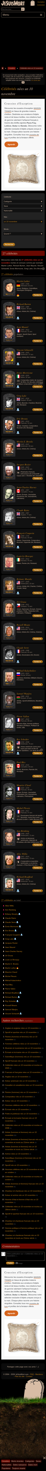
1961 (22, 421)
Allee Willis (22, 853)
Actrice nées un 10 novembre (17, 1154)
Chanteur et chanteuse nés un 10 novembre (23, 1191)
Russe (23, 675)
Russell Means (23, 624)
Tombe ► (37, 295)
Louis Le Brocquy (25, 556)
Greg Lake (21, 395)
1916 (22, 559)
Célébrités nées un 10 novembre (31, 68)
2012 (27, 330)
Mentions (39, 1374)
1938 (22, 605)
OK (23, 82)
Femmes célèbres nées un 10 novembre (21, 1044)
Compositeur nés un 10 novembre (19, 1097)
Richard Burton (24, 304)
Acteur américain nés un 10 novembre (20, 1081)
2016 (27, 398)
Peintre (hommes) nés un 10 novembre (21, 1092)
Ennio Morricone (25, 372)
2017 (27, 811)
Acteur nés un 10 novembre (16, 1101)
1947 (22, 398)
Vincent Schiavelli (25, 349)
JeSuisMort (13, 3)
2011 (27, 605)
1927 (22, 719)
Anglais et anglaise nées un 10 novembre (22, 1028)
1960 (22, 330)
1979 (27, 788)
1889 (22, 513)
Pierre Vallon (23, 716)
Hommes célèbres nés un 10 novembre (21, 1105)
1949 (22, 834)
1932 (22, 742)
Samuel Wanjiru (24, 693)
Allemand (24, 286)
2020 (27, 375)
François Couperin (25, 533)
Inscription (41, 2)
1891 (22, 490)
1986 (22, 696)
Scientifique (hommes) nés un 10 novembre (23, 1057)
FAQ (32, 1374)
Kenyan (23, 698)
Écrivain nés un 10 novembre (17, 1109)
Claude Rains (23, 510)
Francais (24, 331)
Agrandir (11, 144)
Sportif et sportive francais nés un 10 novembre (24, 1214)
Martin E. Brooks (25, 441)
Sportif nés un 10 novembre (16, 1165)
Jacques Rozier (24, 464)
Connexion (41, 5)
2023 (27, 467)
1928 (22, 375)
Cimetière (11, 68)
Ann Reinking (23, 830)
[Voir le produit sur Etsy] (23, 168)
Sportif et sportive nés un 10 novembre (21, 1032)
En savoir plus (35, 80)
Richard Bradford (25, 876)
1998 (27, 650)
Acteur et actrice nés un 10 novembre (20, 1195)
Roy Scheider (23, 739)
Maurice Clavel (24, 785)
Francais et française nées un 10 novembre (22, 1072)
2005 (27, 353)
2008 (27, 742)
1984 (27, 307)
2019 (27, 857)
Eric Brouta (22, 418)
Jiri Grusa (21, 601)
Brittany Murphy (24, 579)
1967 (27, 490)
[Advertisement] (23, 42)
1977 (22, 582)
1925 (22, 307)
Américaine (25, 584)
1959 (22, 811)
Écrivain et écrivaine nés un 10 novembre (22, 1052)
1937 (22, 879)
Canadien (24, 492)
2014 (27, 421)
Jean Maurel (22, 327)
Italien (23, 377)
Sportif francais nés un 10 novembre (19, 1061)
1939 (22, 627)
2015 (27, 444)
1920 (22, 788)
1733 (27, 536)
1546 (27, 284)
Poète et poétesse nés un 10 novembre (21, 1114)
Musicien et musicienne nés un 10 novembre (23, 1048)
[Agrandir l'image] (37, 154)
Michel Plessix (23, 808)
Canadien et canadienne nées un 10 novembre (24, 1085)
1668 (22, 536)
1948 (22, 353)
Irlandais (24, 561)
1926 (22, 467)
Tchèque (24, 606)
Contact (29, 1376)
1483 (22, 284)
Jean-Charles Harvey (26, 487)
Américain (24, 354)
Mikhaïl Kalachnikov (26, 670)
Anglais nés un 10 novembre (16, 1077)
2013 (27, 673)
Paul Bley (21, 762)
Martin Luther (23, 281)
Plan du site (19, 1376)
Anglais (23, 309)
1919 (22, 673)
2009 (27, 582)
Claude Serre (23, 647)
